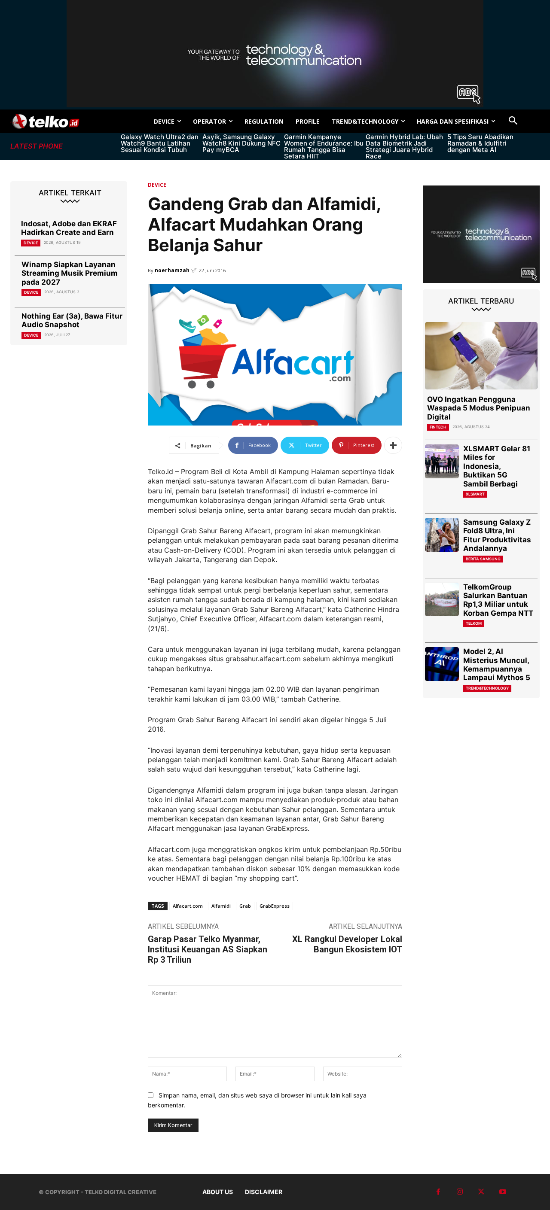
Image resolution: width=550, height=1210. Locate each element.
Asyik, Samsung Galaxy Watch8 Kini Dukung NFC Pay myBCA (241, 143)
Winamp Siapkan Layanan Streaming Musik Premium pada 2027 (69, 273)
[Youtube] (502, 1192)
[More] (393, 445)
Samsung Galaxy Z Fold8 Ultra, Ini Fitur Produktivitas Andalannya (497, 535)
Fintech (438, 427)
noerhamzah (172, 270)
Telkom (474, 623)
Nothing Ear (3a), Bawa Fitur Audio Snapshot (71, 320)
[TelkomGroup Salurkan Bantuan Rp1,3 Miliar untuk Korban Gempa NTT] (442, 600)
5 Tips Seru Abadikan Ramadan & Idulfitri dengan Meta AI (480, 143)
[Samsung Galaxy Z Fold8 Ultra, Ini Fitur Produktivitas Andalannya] (442, 535)
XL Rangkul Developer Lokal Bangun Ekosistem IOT (347, 944)
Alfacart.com (188, 906)
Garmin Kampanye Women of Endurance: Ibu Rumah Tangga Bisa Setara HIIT (324, 146)
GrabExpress (275, 906)
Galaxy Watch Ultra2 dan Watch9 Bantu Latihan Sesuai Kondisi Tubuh (160, 143)
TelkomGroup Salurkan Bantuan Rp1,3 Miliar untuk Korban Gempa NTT (498, 600)
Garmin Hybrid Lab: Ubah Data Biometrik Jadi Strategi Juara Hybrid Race (404, 146)
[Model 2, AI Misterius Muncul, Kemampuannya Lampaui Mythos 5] (442, 664)
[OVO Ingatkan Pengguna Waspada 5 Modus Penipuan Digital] (481, 355)
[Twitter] (481, 1192)
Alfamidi (221, 906)
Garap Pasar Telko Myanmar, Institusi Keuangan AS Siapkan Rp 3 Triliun (207, 949)
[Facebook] (438, 1192)
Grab (245, 906)
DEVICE (31, 242)
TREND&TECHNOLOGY (487, 688)
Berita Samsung (483, 558)
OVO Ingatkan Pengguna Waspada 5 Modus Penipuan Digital (478, 408)
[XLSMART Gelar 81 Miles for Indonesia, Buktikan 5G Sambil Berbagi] (442, 461)
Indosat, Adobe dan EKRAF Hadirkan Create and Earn (69, 228)
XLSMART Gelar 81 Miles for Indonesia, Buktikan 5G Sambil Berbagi (496, 466)
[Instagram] (459, 1192)
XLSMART (475, 494)
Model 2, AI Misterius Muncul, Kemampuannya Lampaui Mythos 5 (496, 664)
